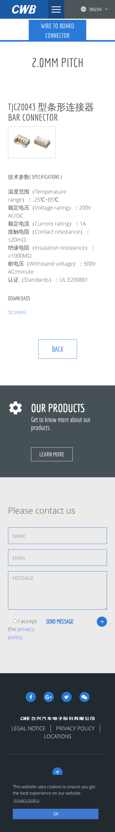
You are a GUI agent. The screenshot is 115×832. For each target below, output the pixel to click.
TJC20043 (17, 312)
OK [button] (55, 813)
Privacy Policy (75, 728)
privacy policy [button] (26, 800)
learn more (51, 454)
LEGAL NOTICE (28, 728)
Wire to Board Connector (57, 30)
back (57, 349)
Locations (57, 736)
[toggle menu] (56, 9)
